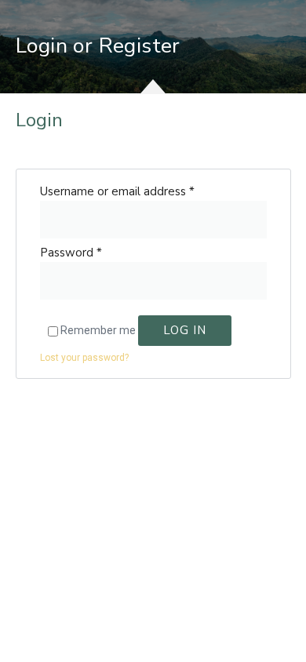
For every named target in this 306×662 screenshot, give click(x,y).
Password (71, 252)
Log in (184, 330)
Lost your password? (84, 357)
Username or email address (117, 191)
